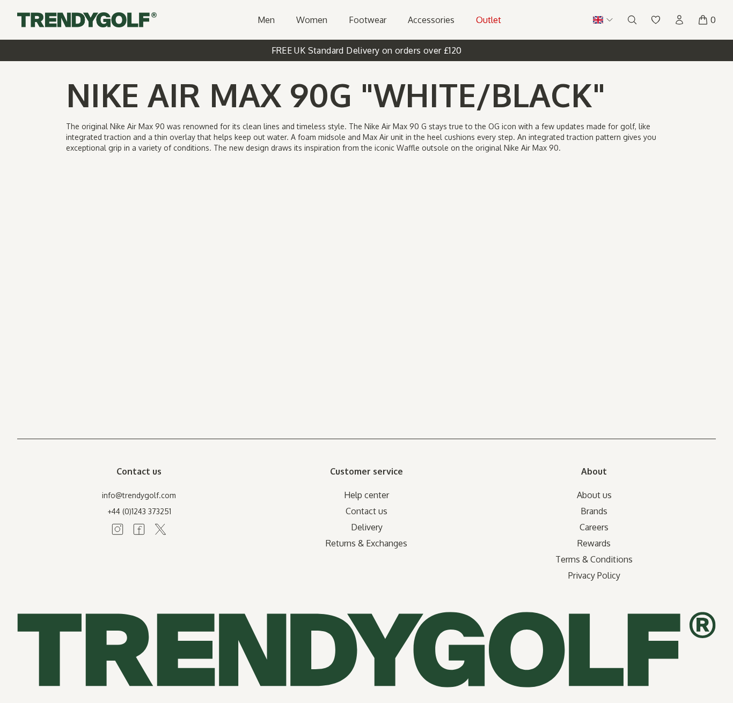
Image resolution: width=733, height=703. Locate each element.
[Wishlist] (655, 19)
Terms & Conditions (594, 559)
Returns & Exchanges (366, 543)
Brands (594, 511)
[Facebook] (139, 529)
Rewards (594, 543)
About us (594, 495)
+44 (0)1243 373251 (139, 511)
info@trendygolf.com (139, 495)
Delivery (367, 527)
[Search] (632, 19)
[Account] (679, 19)
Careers (594, 527)
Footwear (367, 19)
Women (311, 19)
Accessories (431, 19)
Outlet (488, 19)
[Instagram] (117, 529)
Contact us (366, 511)
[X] (160, 529)
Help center (366, 495)
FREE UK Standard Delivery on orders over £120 (367, 50)
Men (266, 19)
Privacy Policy (594, 575)
